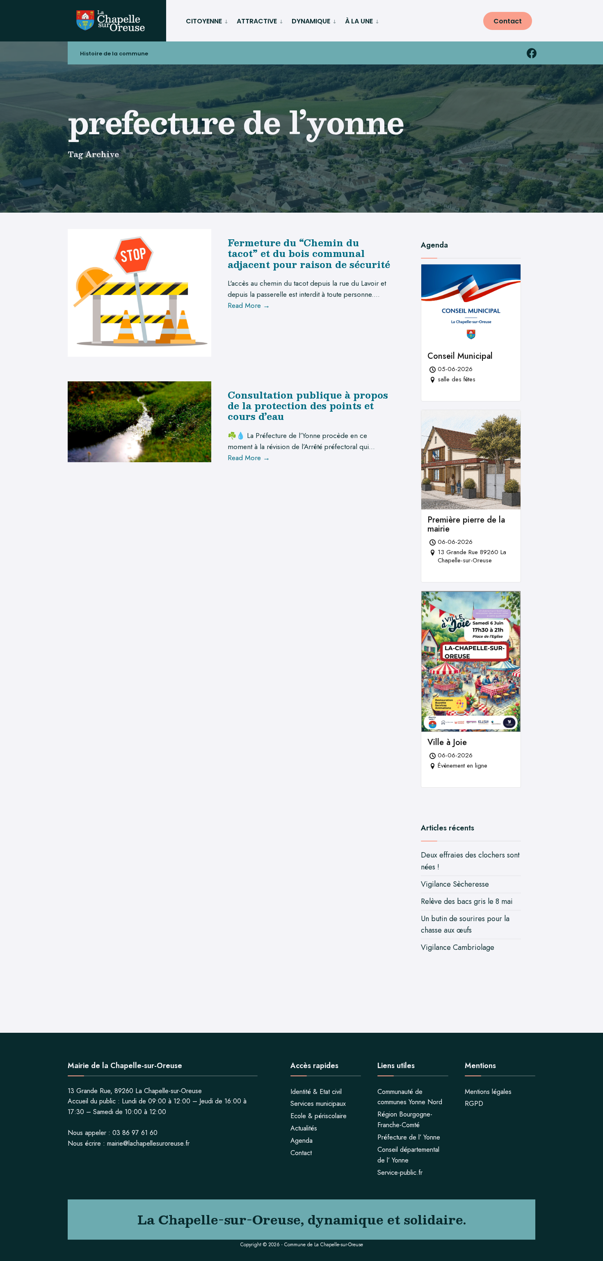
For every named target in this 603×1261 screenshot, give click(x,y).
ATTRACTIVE (257, 21)
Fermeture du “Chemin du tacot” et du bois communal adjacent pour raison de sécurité (309, 253)
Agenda (301, 1140)
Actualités (303, 1128)
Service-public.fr (400, 1172)
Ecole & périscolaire (318, 1116)
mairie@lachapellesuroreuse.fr (148, 1143)
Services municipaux (318, 1103)
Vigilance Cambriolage (457, 947)
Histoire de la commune (114, 53)
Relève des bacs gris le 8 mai (467, 901)
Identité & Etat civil (316, 1091)
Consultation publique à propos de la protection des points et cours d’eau (308, 405)
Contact (507, 21)
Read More (249, 305)
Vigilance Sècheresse (455, 884)
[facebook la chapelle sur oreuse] (531, 53)
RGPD (474, 1103)
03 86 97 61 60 (135, 1132)
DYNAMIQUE (311, 21)
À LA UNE (359, 21)
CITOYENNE (204, 21)
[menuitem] (208, 20)
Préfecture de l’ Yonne (408, 1137)
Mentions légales (488, 1091)
